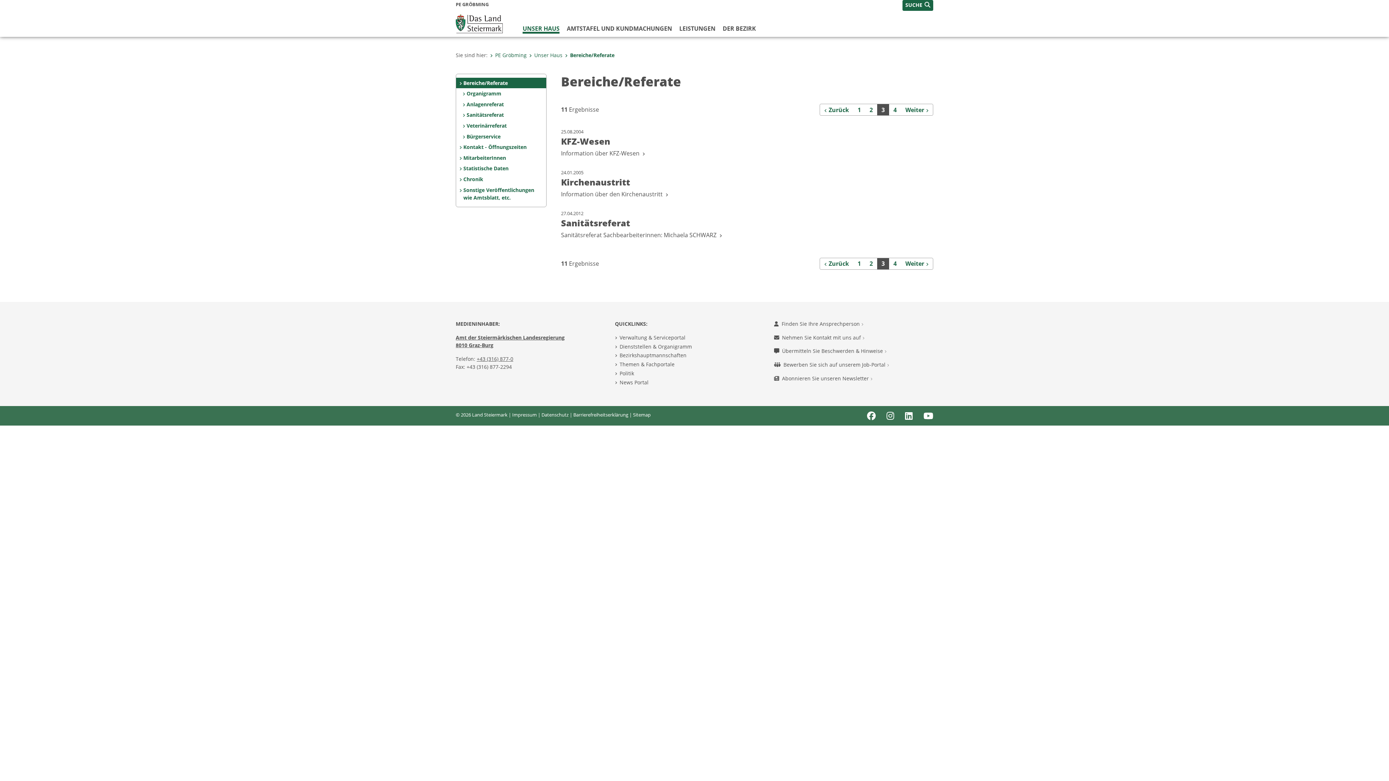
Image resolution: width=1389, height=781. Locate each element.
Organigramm (484, 93)
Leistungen (697, 29)
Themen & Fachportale (647, 364)
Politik (627, 373)
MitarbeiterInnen (484, 157)
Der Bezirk (739, 29)
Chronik (473, 179)
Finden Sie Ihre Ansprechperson (821, 323)
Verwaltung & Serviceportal (652, 337)
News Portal (634, 382)
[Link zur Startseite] (479, 23)
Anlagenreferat (485, 104)
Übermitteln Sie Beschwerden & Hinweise (833, 350)
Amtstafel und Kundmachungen (619, 29)
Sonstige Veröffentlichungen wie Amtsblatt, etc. (498, 194)
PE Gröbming (511, 55)
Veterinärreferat (487, 125)
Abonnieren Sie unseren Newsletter (826, 378)
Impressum (524, 414)
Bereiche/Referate (592, 55)
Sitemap (642, 414)
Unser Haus (541, 29)
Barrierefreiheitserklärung (600, 414)
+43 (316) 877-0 (495, 358)
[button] (917, 5)
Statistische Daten (486, 168)
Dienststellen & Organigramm (656, 346)
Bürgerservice (484, 136)
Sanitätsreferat (485, 114)
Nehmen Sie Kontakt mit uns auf (822, 337)
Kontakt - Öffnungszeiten (495, 147)
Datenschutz (555, 414)
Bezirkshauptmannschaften (653, 355)
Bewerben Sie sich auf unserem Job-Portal (835, 364)
